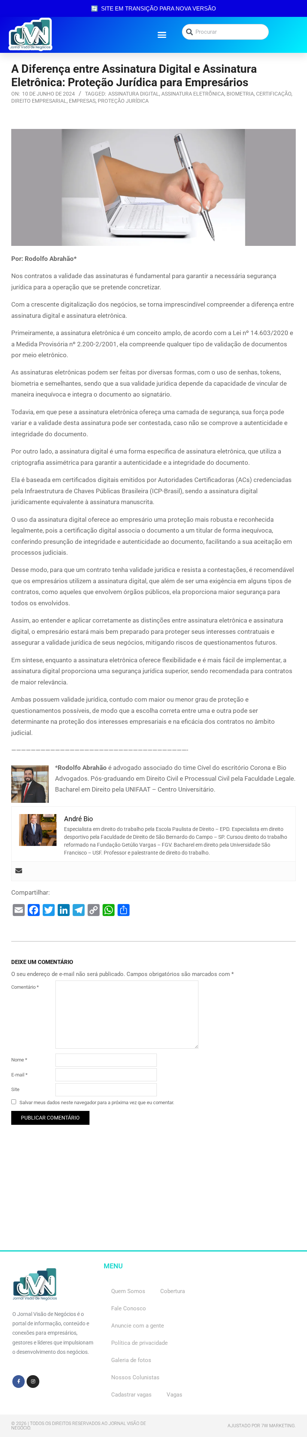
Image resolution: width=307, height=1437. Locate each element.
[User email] (18, 871)
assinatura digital (133, 94)
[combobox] (225, 32)
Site (15, 1089)
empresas (82, 101)
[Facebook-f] (18, 1381)
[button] (162, 35)
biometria (240, 94)
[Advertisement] (153, 1197)
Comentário (25, 987)
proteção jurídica (123, 101)
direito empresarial (39, 101)
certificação (273, 94)
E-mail (19, 1075)
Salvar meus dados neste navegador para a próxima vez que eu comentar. (96, 1102)
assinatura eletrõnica (192, 94)
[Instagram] (33, 1381)
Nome (19, 1060)
